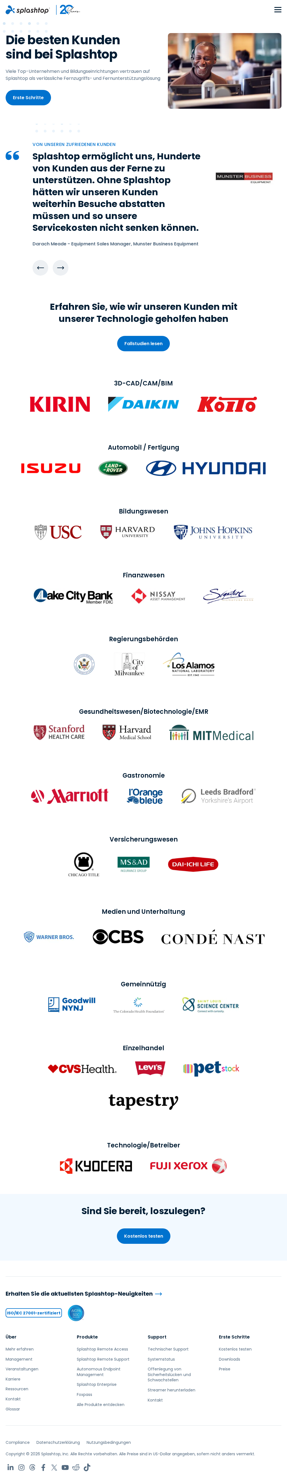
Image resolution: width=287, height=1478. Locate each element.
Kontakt (13, 1399)
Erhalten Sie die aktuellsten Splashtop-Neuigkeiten (79, 1294)
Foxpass (84, 1394)
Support (157, 1337)
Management (19, 1359)
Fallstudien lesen (143, 343)
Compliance (18, 1442)
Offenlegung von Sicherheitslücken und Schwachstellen (169, 1374)
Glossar (13, 1409)
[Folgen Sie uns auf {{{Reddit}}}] (76, 1467)
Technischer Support (168, 1349)
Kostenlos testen (143, 1236)
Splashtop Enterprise (97, 1384)
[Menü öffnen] (278, 10)
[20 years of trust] (65, 9)
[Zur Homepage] (28, 9)
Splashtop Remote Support (103, 1359)
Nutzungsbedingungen (109, 1442)
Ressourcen (17, 1389)
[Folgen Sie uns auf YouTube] (65, 1467)
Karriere (13, 1379)
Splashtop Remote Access (102, 1349)
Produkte (87, 1337)
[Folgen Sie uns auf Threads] (32, 1467)
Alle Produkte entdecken (100, 1404)
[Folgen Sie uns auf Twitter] (54, 1467)
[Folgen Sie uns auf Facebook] (43, 1467)
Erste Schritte (28, 97)
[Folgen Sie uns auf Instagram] (21, 1467)
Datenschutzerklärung (58, 1442)
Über (11, 1337)
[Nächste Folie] (60, 268)
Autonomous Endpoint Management (99, 1371)
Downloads (229, 1359)
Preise (224, 1369)
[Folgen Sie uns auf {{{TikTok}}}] (87, 1467)
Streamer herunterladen (171, 1390)
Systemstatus (161, 1359)
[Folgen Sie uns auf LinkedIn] (10, 1467)
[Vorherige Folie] (40, 268)
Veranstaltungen (22, 1369)
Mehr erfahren (20, 1349)
